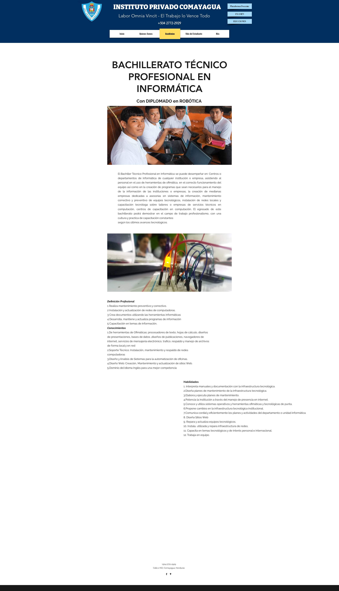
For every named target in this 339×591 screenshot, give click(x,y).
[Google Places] (170, 574)
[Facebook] (166, 574)
